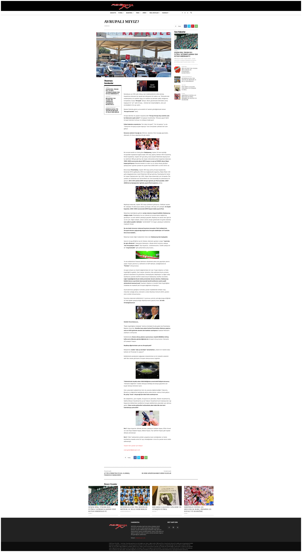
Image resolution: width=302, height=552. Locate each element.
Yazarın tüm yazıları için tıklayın (133, 445)
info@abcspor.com (140, 538)
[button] (191, 13)
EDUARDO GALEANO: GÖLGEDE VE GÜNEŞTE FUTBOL (189, 88)
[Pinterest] (192, 26)
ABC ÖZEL (184, 85)
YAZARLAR (165, 13)
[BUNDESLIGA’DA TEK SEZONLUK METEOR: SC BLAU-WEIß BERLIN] (177, 80)
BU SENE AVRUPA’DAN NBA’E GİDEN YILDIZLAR (156, 473)
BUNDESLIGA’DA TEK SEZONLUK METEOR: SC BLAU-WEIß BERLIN (112, 110)
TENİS (137, 13)
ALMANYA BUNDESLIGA (110, 107)
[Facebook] (182, 13)
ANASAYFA (113, 13)
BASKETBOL (129, 13)
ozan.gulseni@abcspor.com (132, 450)
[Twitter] (187, 13)
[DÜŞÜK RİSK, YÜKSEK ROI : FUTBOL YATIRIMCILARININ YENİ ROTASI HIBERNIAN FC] (186, 41)
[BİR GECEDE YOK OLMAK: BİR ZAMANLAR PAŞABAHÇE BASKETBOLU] (177, 70)
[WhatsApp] (196, 26)
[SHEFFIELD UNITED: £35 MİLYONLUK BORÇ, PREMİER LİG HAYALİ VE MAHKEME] (177, 97)
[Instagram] (185, 13)
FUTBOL (120, 13)
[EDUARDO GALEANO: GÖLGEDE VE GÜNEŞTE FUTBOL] (177, 88)
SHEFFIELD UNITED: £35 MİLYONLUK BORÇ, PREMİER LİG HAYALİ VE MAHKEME (197, 509)
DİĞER (144, 13)
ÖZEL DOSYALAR (154, 13)
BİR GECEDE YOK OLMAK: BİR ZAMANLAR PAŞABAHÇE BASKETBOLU (111, 101)
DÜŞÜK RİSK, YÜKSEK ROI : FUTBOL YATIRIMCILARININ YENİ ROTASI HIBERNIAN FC (113, 91)
